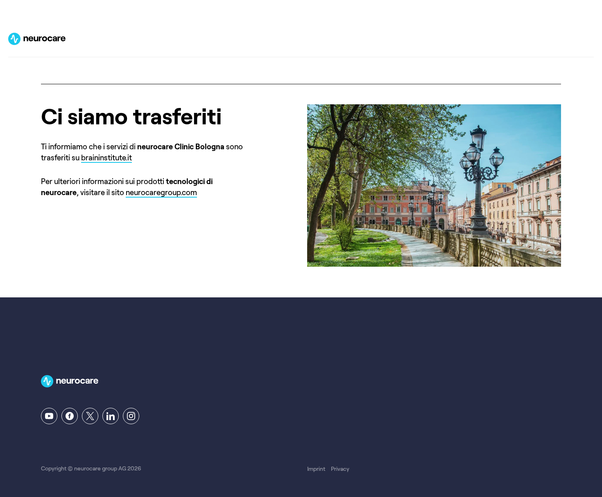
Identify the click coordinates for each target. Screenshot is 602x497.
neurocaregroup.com (161, 193)
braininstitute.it (106, 158)
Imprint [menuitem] (316, 469)
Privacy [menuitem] (340, 469)
